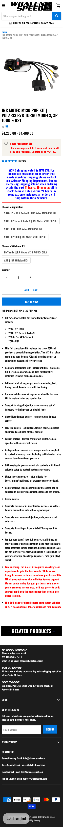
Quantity (6, 270)
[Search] (56, 16)
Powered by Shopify (31, 820)
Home (4, 31)
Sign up (50, 729)
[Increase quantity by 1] (30, 277)
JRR (7, 126)
